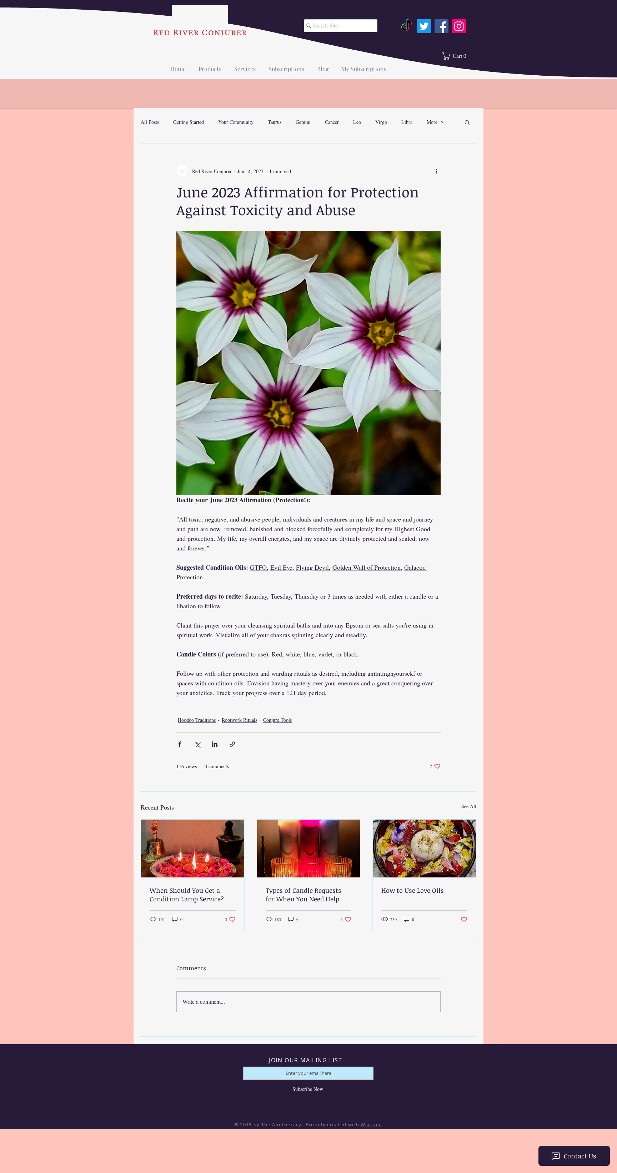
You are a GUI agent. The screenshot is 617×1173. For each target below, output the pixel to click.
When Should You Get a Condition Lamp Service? (187, 894)
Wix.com (371, 1124)
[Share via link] (232, 744)
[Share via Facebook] (179, 744)
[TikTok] (406, 26)
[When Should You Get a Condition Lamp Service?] (192, 848)
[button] (467, 122)
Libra (406, 122)
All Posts (150, 122)
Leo (357, 122)
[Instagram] (459, 26)
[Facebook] (441, 26)
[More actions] (436, 171)
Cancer (332, 122)
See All (468, 806)
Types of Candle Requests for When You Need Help (303, 894)
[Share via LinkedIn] (214, 744)
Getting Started (188, 122)
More (432, 122)
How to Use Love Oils (412, 890)
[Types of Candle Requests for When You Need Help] (308, 848)
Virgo (381, 122)
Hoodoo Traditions (197, 719)
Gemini (303, 122)
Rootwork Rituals (239, 719)
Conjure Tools (277, 719)
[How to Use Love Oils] (424, 848)
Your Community (236, 122)
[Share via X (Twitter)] (197, 744)
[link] (457, 56)
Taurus (274, 122)
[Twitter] (424, 26)
